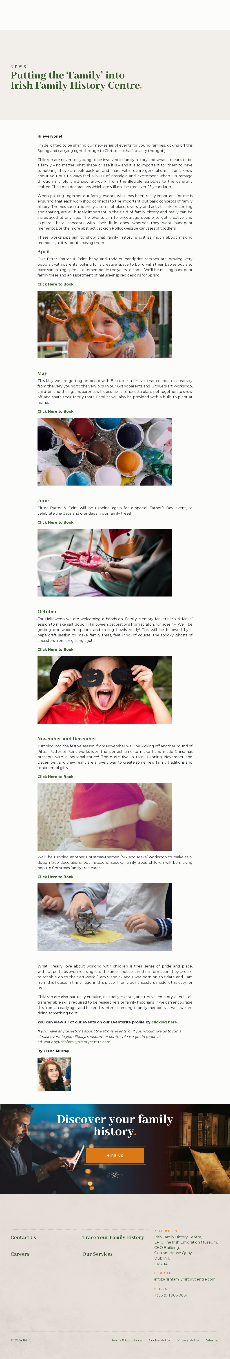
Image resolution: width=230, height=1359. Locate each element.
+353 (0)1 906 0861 (170, 1295)
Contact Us (23, 1238)
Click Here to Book (55, 284)
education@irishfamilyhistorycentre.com (74, 1042)
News (19, 66)
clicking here (164, 1022)
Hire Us (115, 1156)
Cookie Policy (159, 1340)
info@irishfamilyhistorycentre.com (184, 1279)
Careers (20, 1254)
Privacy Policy (188, 1340)
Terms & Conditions (126, 1340)
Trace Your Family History (113, 1238)
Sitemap (212, 1340)
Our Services (97, 1254)
